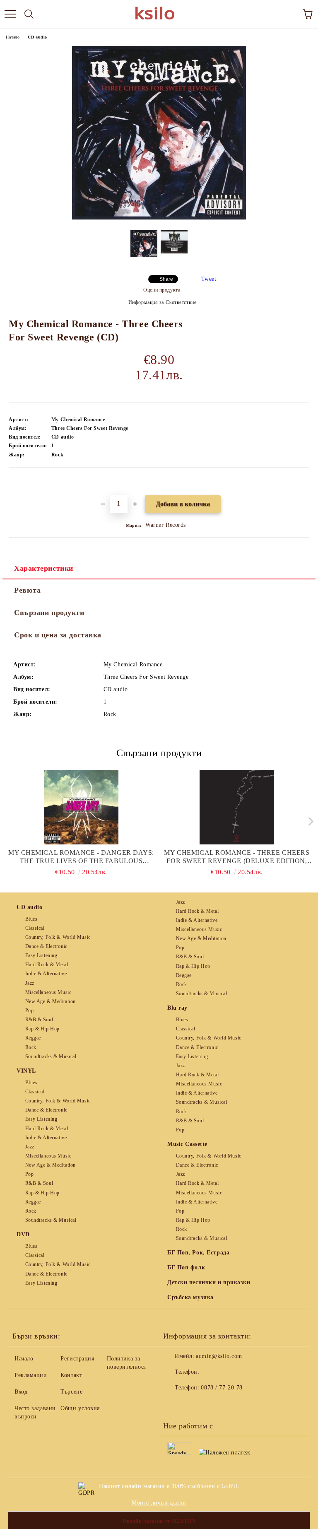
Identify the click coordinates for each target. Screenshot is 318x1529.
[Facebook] (174, 1404)
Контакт (71, 1375)
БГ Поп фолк (186, 1267)
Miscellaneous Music (48, 992)
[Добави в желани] (303, 482)
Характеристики (43, 568)
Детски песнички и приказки (209, 1282)
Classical (35, 928)
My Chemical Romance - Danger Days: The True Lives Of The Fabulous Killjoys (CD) (81, 857)
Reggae (33, 1038)
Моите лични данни (159, 1503)
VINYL (26, 1071)
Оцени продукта (161, 290)
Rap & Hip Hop (42, 1029)
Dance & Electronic (46, 946)
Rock (30, 1047)
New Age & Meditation (50, 1001)
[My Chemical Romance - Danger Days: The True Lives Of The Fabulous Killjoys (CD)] (81, 807)
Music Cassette (187, 1144)
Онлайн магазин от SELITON (159, 1521)
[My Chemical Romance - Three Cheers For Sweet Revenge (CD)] (159, 218)
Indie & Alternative (46, 974)
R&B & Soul (39, 1020)
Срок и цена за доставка (57, 635)
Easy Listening (41, 955)
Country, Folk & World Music (58, 937)
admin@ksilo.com (219, 1356)
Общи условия (80, 1408)
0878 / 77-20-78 (221, 1387)
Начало (12, 37)
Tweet (209, 279)
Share (166, 279)
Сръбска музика (190, 1297)
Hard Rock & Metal (46, 964)
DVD (23, 1234)
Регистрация (77, 1358)
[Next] (308, 821)
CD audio (37, 37)
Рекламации (30, 1375)
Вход (20, 1392)
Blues (31, 919)
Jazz (29, 983)
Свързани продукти (49, 612)
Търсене (71, 1392)
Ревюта (27, 590)
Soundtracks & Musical (50, 1056)
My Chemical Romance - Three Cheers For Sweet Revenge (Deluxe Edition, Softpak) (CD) (236, 857)
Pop (29, 1010)
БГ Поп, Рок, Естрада (198, 1252)
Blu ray (177, 1008)
